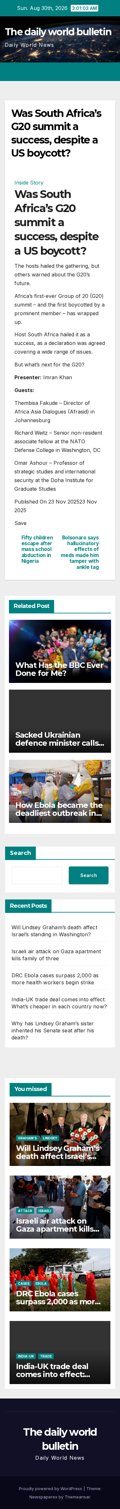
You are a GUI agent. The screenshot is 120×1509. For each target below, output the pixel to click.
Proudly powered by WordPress (51, 1488)
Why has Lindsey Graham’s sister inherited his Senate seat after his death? (53, 1030)
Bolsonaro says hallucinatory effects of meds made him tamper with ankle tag (80, 552)
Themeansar (77, 1496)
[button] (87, 72)
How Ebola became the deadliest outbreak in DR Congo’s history (59, 813)
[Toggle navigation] (110, 72)
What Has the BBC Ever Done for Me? (59, 669)
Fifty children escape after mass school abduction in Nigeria (37, 549)
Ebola (41, 1283)
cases (23, 1283)
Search (20, 853)
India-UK (26, 1356)
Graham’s (27, 1138)
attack (25, 1211)
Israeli (44, 1211)
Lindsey (50, 1138)
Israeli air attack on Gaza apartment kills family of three (54, 1229)
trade (46, 1356)
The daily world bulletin (58, 32)
